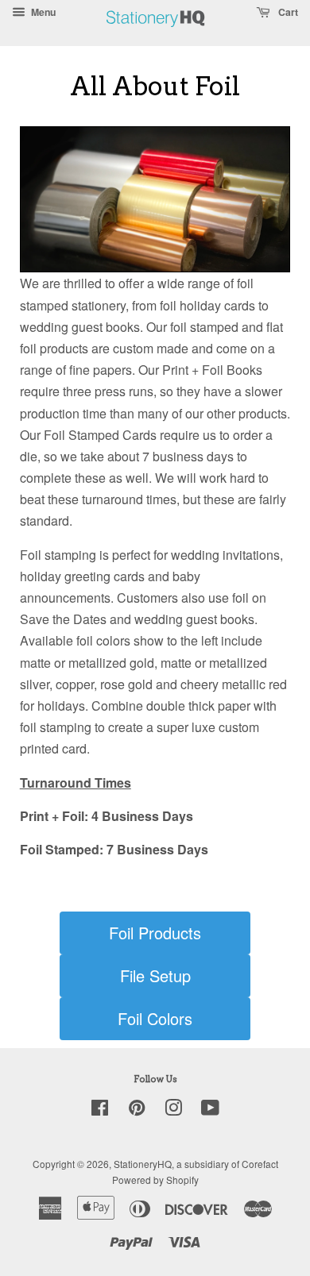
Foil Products (155, 932)
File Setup (155, 975)
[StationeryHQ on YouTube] (210, 1110)
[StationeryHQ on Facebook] (100, 1110)
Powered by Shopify (155, 1179)
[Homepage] (155, 35)
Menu (42, 12)
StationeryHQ (143, 1163)
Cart (287, 12)
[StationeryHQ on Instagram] (173, 1110)
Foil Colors (155, 1018)
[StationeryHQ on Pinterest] (136, 1110)
